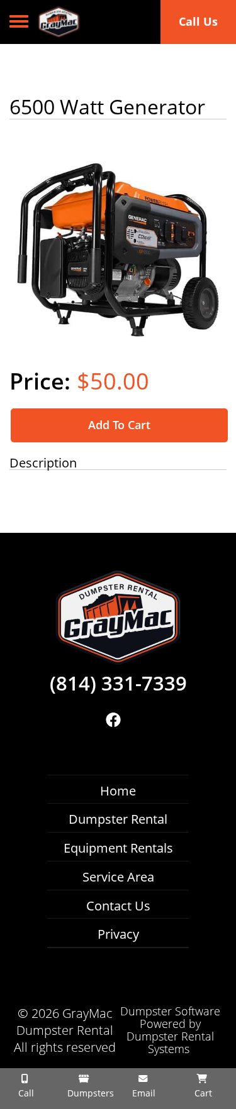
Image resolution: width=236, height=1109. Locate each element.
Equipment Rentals (118, 847)
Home (118, 790)
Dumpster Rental (118, 819)
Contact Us (118, 905)
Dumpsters (88, 1093)
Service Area (118, 876)
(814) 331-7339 (118, 683)
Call (25, 1093)
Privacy (118, 934)
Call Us (198, 21)
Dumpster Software (170, 1011)
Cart (202, 1093)
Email (142, 1093)
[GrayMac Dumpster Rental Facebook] (114, 720)
